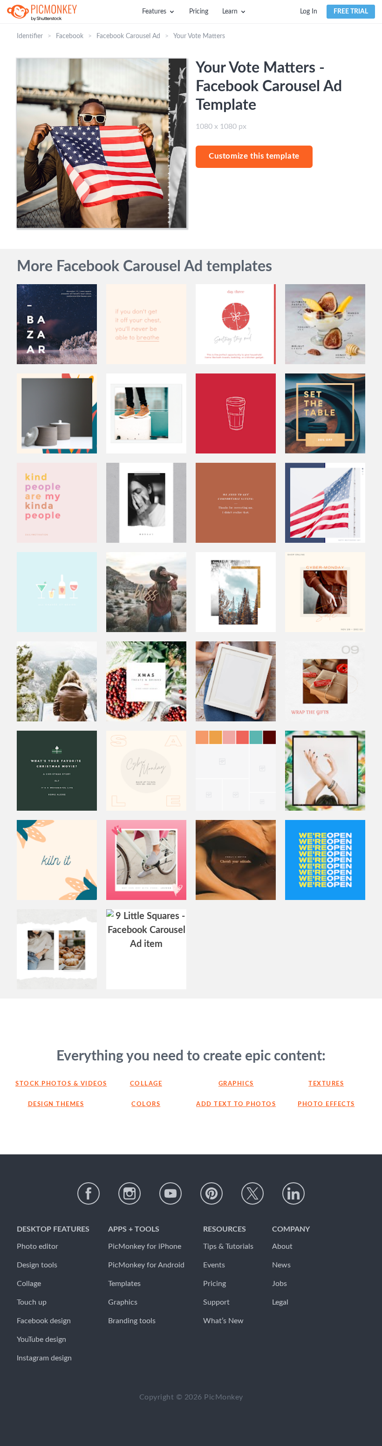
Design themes (56, 1104)
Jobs (279, 1283)
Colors (145, 1104)
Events (214, 1265)
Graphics (236, 1084)
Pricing (198, 11)
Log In (308, 11)
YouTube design (41, 1339)
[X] (252, 1193)
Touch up (32, 1302)
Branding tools (132, 1321)
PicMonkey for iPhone (144, 1246)
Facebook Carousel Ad (128, 36)
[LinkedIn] (293, 1193)
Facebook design (44, 1321)
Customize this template (254, 156)
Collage (146, 1084)
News (281, 1265)
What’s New (223, 1321)
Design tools (37, 1265)
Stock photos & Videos (55, 1084)
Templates (124, 1283)
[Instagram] (129, 1193)
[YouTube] (170, 1193)
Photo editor (37, 1246)
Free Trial (351, 11)
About (282, 1246)
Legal (280, 1302)
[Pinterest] (211, 1193)
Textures (326, 1084)
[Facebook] (88, 1193)
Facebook (69, 36)
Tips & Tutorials (228, 1246)
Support (216, 1302)
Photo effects (326, 1104)
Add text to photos (236, 1104)
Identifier (30, 36)
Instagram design (44, 1358)
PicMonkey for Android (146, 1265)
